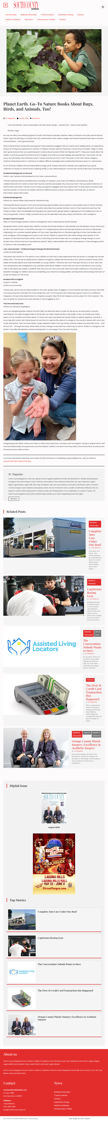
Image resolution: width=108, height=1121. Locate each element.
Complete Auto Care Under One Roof (57, 911)
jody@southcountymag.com (14, 1110)
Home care (97, 633)
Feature (80, 14)
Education (29, 19)
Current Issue (11, 14)
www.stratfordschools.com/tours (17, 461)
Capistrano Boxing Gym (94, 592)
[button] (103, 7)
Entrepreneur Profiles (46, 19)
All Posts (14, 499)
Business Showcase (29, 14)
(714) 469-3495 (9, 1107)
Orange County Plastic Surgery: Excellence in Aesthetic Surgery (86, 744)
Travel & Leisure (47, 14)
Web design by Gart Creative (79, 1119)
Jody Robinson (96, 548)
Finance (62, 19)
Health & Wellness (12, 19)
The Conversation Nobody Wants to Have (92, 645)
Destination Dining (65, 14)
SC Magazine (89, 653)
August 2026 (54, 827)
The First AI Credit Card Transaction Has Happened (93, 692)
